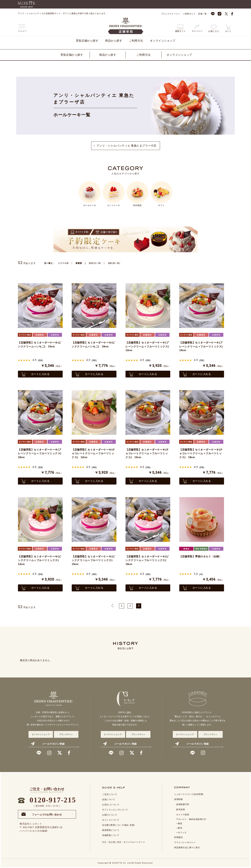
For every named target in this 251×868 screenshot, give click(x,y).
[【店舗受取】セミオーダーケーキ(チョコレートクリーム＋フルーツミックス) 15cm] (148, 412)
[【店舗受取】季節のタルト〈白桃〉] (201, 519)
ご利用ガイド (189, 14)
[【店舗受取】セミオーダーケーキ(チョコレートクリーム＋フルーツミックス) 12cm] (94, 412)
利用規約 (178, 837)
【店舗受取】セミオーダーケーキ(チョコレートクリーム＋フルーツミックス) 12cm (93, 453)
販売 (180, 828)
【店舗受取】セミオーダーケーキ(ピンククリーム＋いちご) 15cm (39, 344)
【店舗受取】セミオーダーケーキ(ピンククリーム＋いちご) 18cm (93, 344)
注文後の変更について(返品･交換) (118, 825)
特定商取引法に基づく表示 (187, 847)
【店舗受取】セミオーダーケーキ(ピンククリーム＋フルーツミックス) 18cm (147, 560)
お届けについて (109, 815)
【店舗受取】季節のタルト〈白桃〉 (200, 556)
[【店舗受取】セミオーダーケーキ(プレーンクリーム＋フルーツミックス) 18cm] (40, 412)
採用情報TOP (182, 804)
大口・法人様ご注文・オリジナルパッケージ (123, 842)
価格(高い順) (114, 263)
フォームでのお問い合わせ (47, 813)
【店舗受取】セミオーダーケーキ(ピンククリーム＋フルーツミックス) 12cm (39, 560)
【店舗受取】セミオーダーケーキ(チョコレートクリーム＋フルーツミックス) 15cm (147, 453)
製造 (180, 823)
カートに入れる (40, 374)
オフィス (182, 832)
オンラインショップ (162, 40)
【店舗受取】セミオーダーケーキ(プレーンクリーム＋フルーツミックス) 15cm (201, 346)
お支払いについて (110, 804)
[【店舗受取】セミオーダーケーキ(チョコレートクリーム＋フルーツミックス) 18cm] (201, 412)
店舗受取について (110, 835)
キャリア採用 (182, 814)
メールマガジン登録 (53, 743)
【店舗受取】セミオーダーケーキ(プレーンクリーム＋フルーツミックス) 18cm (40, 453)
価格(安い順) (95, 263)
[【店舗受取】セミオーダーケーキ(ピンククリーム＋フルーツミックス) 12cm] (40, 519)
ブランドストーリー (170, 14)
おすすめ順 (63, 263)
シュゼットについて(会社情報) (189, 794)
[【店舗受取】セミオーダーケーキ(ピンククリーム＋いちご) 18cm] (94, 305)
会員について (108, 799)
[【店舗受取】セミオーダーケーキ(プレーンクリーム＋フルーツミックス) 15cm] (201, 305)
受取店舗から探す (87, 40)
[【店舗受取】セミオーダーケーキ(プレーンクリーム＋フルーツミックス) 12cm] (148, 305)
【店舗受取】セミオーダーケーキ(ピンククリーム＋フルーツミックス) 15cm (93, 560)
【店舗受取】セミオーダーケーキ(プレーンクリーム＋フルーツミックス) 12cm (148, 346)
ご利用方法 (136, 40)
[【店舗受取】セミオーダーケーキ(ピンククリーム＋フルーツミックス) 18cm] (148, 519)
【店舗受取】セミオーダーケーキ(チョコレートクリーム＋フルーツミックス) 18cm (201, 453)
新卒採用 (180, 809)
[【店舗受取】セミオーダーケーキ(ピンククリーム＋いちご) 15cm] (40, 305)
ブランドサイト (66, 734)
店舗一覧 (202, 14)
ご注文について (109, 794)
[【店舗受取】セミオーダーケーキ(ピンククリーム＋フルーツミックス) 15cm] (94, 519)
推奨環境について (110, 830)
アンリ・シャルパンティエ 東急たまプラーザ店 (126, 145)
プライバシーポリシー (185, 842)
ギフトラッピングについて (115, 810)
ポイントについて (110, 820)
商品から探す (113, 40)
